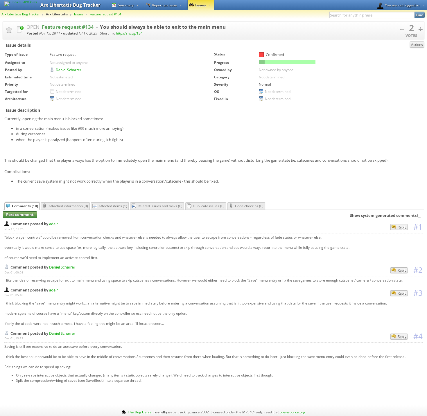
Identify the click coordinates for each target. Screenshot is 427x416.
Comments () (25, 206)
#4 (418, 336)
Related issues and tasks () (160, 206)
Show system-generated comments (383, 215)
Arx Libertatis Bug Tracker (20, 14)
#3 (418, 293)
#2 (418, 270)
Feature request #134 (105, 14)
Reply (402, 227)
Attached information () (68, 206)
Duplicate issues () (209, 206)
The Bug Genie (140, 412)
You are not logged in (402, 5)
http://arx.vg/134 (129, 33)
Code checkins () (249, 206)
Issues (200, 5)
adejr (53, 223)
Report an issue (164, 5)
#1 (418, 226)
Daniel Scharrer (68, 69)
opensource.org (292, 412)
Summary (126, 5)
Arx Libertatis (57, 14)
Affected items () (112, 206)
